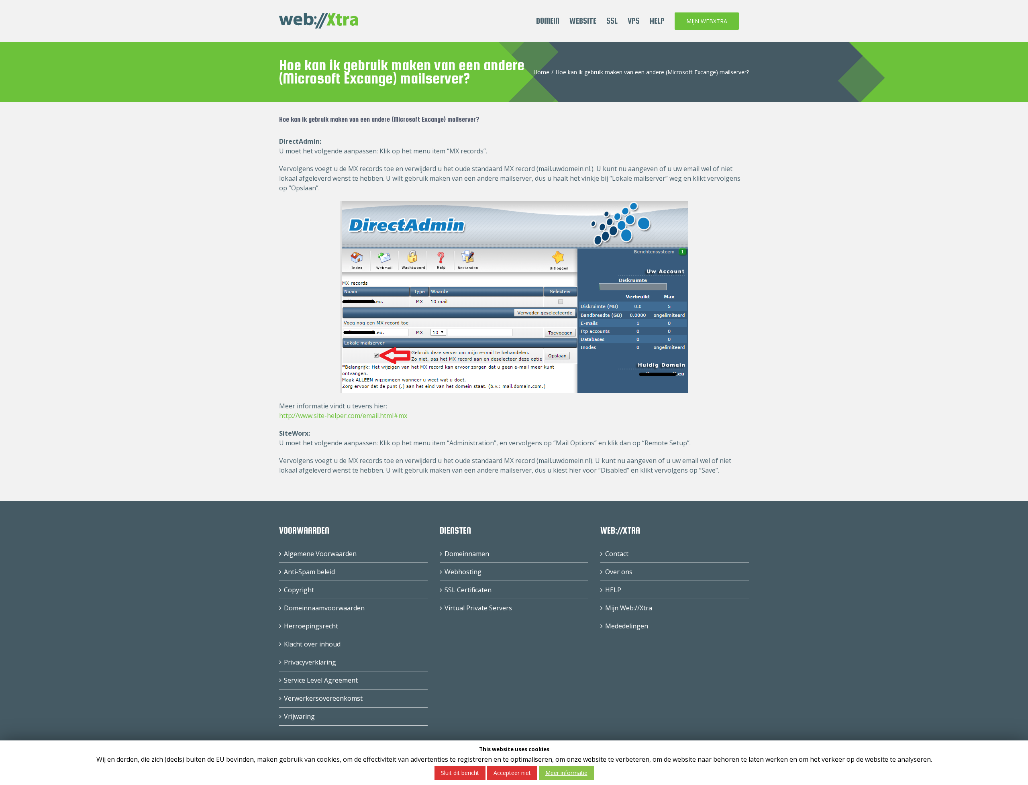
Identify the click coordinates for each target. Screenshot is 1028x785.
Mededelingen (626, 626)
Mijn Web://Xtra (628, 608)
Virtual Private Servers (478, 608)
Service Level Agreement (321, 680)
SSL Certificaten (468, 589)
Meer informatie (566, 773)
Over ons (618, 571)
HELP (613, 589)
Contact (616, 553)
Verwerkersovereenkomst (323, 698)
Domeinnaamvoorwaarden (324, 608)
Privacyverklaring (310, 662)
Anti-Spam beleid (309, 571)
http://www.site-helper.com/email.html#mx (343, 415)
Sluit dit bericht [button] (460, 773)
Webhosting (463, 571)
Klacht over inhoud (312, 644)
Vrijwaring (299, 716)
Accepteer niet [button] (512, 773)
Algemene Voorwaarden (320, 553)
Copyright (299, 589)
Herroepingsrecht (311, 626)
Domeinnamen (467, 553)
